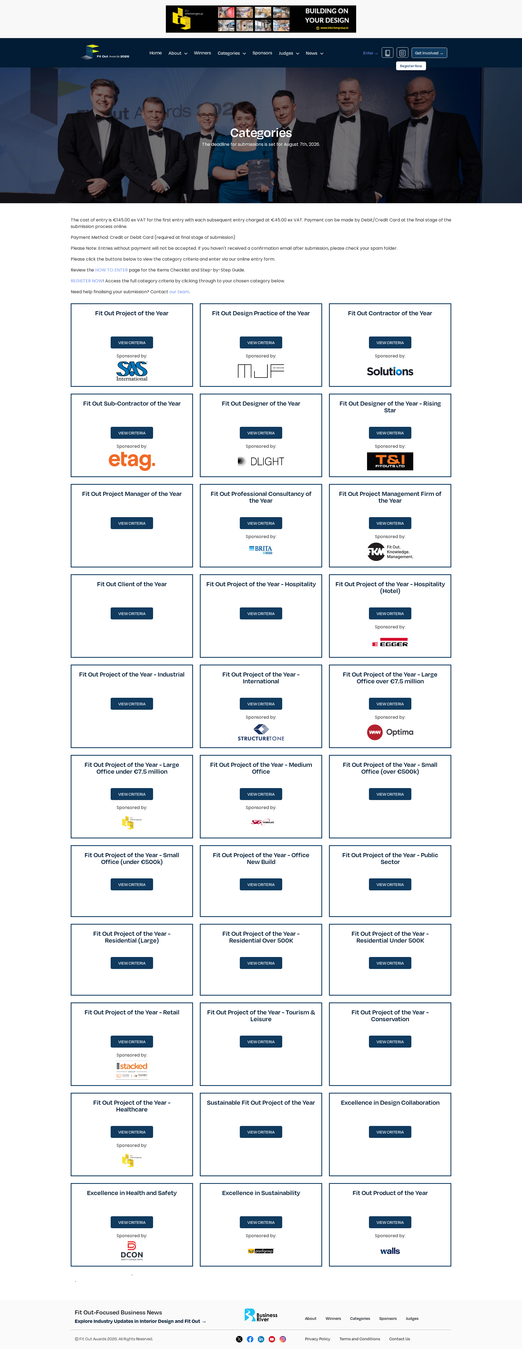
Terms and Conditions (360, 1338)
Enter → (370, 52)
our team (179, 292)
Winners (202, 52)
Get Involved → (429, 52)
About (175, 53)
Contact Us (399, 1338)
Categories (229, 53)
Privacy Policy (317, 1338)
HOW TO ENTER (111, 270)
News (312, 53)
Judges (286, 53)
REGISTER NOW (87, 281)
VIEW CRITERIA (131, 342)
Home (156, 52)
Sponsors (262, 52)
